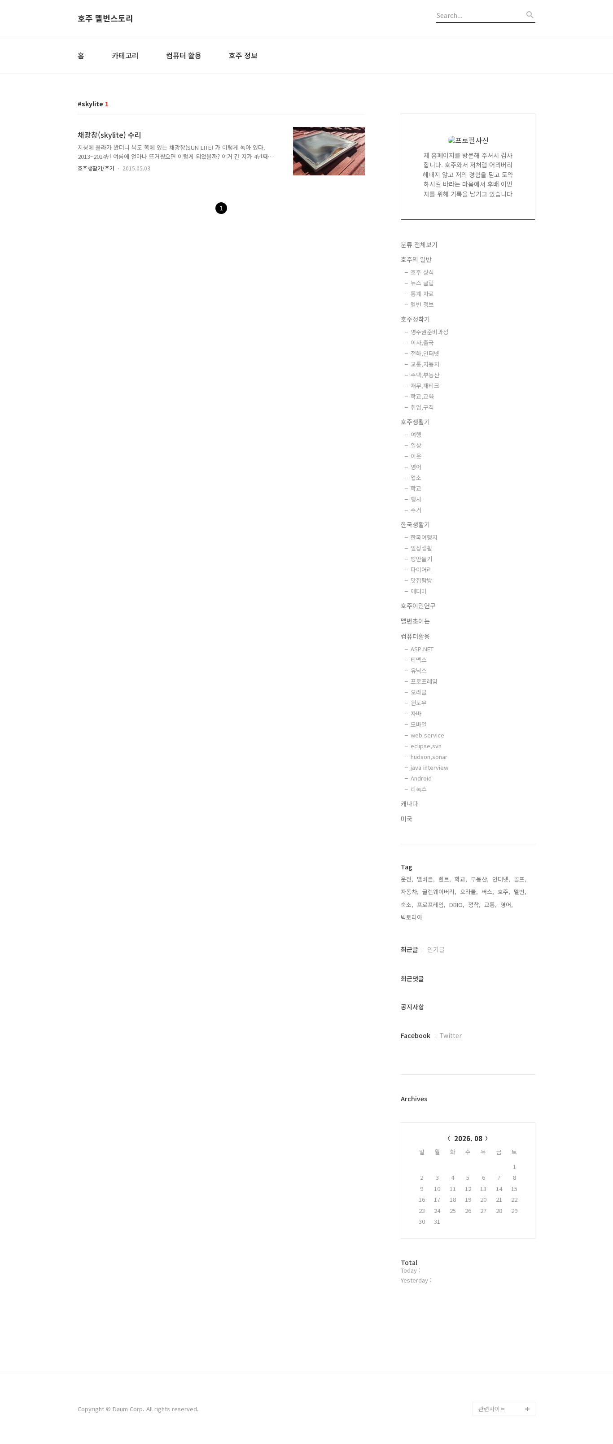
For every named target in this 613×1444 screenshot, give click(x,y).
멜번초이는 (415, 620)
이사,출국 (422, 342)
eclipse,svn (426, 746)
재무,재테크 (425, 385)
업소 (416, 477)
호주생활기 (415, 421)
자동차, (410, 891)
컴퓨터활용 (415, 636)
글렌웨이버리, (439, 891)
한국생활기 (415, 524)
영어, (506, 904)
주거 (416, 510)
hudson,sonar (429, 756)
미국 (406, 818)
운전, (407, 879)
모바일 (419, 724)
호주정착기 (415, 318)
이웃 (416, 456)
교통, (490, 904)
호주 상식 (422, 272)
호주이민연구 (418, 605)
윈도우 (419, 702)
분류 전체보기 (419, 244)
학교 (416, 488)
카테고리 (125, 55)
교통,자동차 (425, 364)
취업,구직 (422, 407)
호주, (504, 891)
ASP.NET (422, 649)
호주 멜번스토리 (105, 18)
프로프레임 (424, 681)
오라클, (469, 891)
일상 (416, 445)
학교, (461, 879)
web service (427, 735)
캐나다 (409, 803)
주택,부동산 (425, 375)
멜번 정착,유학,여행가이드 (506, 1372)
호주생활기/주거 (96, 168)
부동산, (480, 879)
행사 (416, 499)
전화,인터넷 (425, 353)
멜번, (520, 891)
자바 (416, 713)
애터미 (419, 591)
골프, (520, 879)
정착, (474, 904)
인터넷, (501, 879)
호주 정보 (243, 55)
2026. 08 (468, 1138)
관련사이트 (491, 1409)
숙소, (407, 904)
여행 (416, 434)
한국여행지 (424, 537)
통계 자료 (422, 293)
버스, (488, 891)
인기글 (436, 949)
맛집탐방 (421, 580)
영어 (416, 466)
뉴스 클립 (422, 283)
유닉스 (419, 670)
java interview (429, 767)
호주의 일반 (416, 259)
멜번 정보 (422, 304)
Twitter (450, 1035)
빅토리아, (412, 917)
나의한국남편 (495, 1394)
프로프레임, (431, 904)
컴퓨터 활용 (183, 55)
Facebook (415, 1035)
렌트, (444, 879)
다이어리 (421, 569)
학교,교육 (422, 396)
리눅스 (419, 789)
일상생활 (421, 548)
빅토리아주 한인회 (501, 1351)
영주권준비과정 (429, 331)
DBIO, (456, 904)
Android (421, 778)
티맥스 (419, 659)
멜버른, (426, 879)
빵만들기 (421, 558)
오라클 (419, 692)
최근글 (409, 949)
